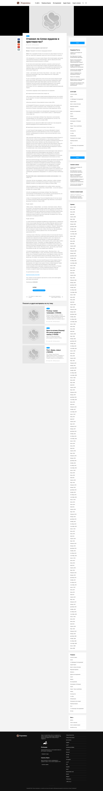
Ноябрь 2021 (73, 343)
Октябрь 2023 (73, 289)
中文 (67, 764)
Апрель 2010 (73, 626)
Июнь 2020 (72, 380)
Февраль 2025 (73, 250)
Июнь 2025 (72, 241)
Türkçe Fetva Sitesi (70, 737)
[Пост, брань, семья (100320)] (34, 354)
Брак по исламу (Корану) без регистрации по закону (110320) (55, 332)
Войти (71, 720)
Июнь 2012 (72, 562)
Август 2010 (72, 616)
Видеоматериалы (74, 106)
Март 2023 (72, 307)
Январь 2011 (73, 604)
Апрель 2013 (73, 538)
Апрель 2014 (73, 509)
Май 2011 (72, 594)
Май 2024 (72, 272)
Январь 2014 (73, 516)
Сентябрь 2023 (73, 292)
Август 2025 (72, 236)
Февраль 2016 (73, 455)
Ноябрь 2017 (73, 409)
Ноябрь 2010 (73, 609)
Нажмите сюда (45, 754)
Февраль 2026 (73, 221)
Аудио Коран (66, 3)
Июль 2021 (72, 353)
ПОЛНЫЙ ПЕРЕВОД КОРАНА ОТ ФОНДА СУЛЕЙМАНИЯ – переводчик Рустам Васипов (77, 66)
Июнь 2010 (72, 621)
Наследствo (73, 130)
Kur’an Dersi (68, 740)
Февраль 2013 (73, 543)
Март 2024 (72, 277)
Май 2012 (72, 565)
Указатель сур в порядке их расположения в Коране (76, 70)
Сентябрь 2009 (73, 643)
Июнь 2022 (72, 328)
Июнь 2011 (72, 592)
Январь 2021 (73, 365)
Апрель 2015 (73, 480)
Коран (71, 123)
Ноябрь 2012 (73, 550)
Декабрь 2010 (73, 606)
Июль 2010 (72, 619)
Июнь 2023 (72, 299)
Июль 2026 (72, 209)
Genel (71, 96)
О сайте (37, 3)
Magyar (67, 776)
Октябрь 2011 (73, 582)
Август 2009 (72, 645)
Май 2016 (72, 448)
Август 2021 (72, 350)
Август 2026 (72, 207)
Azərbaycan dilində (70, 747)
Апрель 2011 (73, 597)
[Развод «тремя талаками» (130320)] (34, 315)
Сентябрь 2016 (73, 438)
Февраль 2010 (73, 631)
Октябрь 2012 (73, 553)
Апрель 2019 (73, 387)
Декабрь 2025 (73, 226)
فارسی (67, 761)
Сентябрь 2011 (73, 584)
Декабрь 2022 (73, 314)
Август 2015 (72, 470)
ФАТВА (67, 754)
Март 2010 (72, 628)
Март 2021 (72, 360)
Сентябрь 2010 (73, 614)
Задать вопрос (76, 3)
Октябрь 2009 (73, 641)
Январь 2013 (73, 545)
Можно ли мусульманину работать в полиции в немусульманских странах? (76, 61)
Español (67, 766)
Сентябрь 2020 (73, 375)
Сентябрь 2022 (73, 321)
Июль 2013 (72, 531)
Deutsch (68, 752)
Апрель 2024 (73, 275)
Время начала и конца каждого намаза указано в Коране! (77, 80)
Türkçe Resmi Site (70, 735)
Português (68, 759)
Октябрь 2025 (73, 231)
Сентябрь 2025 (73, 233)
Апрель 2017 (73, 421)
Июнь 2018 (72, 402)
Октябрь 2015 (73, 465)
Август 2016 (72, 441)
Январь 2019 (73, 394)
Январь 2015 (73, 487)
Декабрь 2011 (73, 577)
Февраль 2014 (73, 514)
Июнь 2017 (72, 416)
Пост (71, 143)
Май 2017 (72, 419)
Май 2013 (72, 536)
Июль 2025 (72, 238)
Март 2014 (72, 511)
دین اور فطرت (68, 781)
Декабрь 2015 (73, 460)
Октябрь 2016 (73, 436)
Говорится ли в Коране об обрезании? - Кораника (75, 195)
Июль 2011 (72, 589)
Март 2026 (72, 219)
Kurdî (67, 769)
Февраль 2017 (73, 426)
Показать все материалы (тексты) (39, 290)
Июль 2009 (72, 648)
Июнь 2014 (72, 504)
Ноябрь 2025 (73, 229)
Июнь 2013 (72, 533)
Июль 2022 (72, 326)
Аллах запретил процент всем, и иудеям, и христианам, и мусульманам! (77, 84)
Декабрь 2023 (73, 285)
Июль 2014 (72, 502)
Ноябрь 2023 (73, 287)
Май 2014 (72, 506)
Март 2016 (72, 453)
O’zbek (67, 757)
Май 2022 (72, 331)
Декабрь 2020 (73, 367)
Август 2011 (72, 587)
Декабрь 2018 (73, 397)
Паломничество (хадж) (75, 138)
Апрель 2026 (73, 216)
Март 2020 (72, 382)
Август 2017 (72, 414)
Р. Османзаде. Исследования (77, 145)
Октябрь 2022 (73, 319)
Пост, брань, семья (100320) (53, 351)
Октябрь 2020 (73, 372)
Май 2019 (72, 385)
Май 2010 (72, 623)
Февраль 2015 (73, 485)
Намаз (71, 128)
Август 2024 (72, 265)
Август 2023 (72, 294)
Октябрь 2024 (73, 260)
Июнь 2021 (72, 355)
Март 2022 (72, 336)
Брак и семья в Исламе (75, 104)
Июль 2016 (72, 443)
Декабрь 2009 (73, 636)
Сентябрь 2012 (73, 555)
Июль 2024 (72, 268)
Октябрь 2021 (73, 346)
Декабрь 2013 (73, 519)
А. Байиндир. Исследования (76, 99)
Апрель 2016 (73, 450)
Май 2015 (72, 477)
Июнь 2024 (72, 270)
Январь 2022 (73, 338)
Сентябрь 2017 (73, 411)
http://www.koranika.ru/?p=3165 (32, 274)
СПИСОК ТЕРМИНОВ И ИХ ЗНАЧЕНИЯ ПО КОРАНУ (75, 74)
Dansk (67, 774)
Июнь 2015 (72, 475)
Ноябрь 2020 (73, 370)
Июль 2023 (72, 297)
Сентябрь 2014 (73, 497)
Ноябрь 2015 (73, 463)
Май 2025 (72, 243)
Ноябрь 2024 (73, 258)
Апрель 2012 (73, 567)
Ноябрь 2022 (73, 316)
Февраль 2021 (73, 363)
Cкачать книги (73, 94)
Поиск (77, 42)
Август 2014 (72, 499)
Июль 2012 (72, 560)
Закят (71, 113)
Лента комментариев (75, 725)
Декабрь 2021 (73, 341)
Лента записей (73, 722)
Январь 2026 (73, 224)
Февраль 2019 (73, 392)
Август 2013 (72, 528)
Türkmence (68, 779)
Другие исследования (75, 111)
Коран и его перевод (75, 76)
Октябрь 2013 (73, 524)
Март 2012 (72, 570)
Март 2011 (72, 599)
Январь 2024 (73, 282)
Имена (71, 116)
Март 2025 (72, 248)
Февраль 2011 (73, 601)
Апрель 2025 (73, 246)
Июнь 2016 (72, 445)
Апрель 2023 (73, 304)
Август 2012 (72, 558)
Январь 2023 (73, 311)
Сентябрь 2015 (73, 467)
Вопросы (72, 108)
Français (68, 749)
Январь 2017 (73, 428)
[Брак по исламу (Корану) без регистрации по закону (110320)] (34, 334)
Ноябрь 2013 (73, 521)
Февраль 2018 (73, 406)
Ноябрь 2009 (73, 638)
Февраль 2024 (73, 280)
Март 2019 (72, 389)
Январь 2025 (73, 253)
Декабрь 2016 (73, 431)
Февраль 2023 (73, 309)
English (67, 742)
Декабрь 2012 (73, 548)
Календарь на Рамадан (75, 121)
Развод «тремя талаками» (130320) (53, 312)
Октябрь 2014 (73, 494)
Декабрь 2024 (73, 255)
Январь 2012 (73, 575)
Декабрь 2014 (73, 489)
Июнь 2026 (72, 211)
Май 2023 (72, 302)
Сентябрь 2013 (73, 526)
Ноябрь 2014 (73, 492)
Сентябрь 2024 (73, 263)
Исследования (57, 3)
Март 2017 (72, 424)
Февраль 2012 (73, 572)
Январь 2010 (73, 633)
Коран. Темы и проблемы (76, 126)
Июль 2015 (72, 472)
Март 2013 (72, 541)
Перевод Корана (46, 3)
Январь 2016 (73, 458)
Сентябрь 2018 (73, 399)
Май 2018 (72, 404)
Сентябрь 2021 (73, 348)
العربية (67, 744)
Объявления (73, 135)
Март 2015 (72, 482)
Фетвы (48, 308)
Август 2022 (72, 324)
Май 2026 (72, 214)
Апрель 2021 (73, 358)
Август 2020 (72, 377)
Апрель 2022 (73, 333)
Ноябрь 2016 (73, 433)
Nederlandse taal (70, 771)
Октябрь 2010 (73, 611)
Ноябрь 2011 (73, 580)
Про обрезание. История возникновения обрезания (76, 57)
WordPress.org (73, 727)
